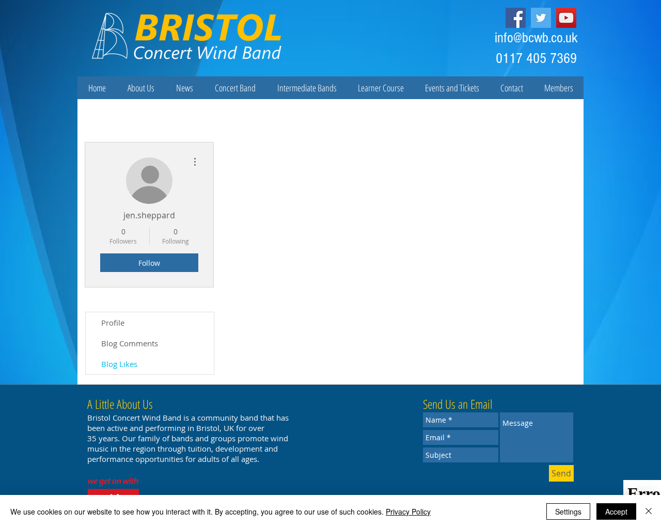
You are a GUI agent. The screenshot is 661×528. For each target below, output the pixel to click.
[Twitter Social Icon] (541, 18)
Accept (616, 511)
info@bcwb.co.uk (536, 38)
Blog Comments (129, 343)
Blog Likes (119, 364)
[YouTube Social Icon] (566, 18)
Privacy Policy (408, 511)
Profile (112, 322)
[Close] (648, 511)
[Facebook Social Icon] (516, 18)
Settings (568, 511)
